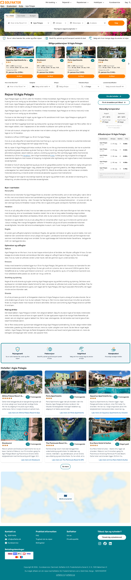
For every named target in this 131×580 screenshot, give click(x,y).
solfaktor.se (70, 575)
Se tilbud (19, 76)
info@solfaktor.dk (14, 539)
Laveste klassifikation (109, 83)
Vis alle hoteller (112, 96)
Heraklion (26, 156)
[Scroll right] (127, 118)
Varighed (32, 83)
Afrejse (56, 83)
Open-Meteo (116, 127)
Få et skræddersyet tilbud (112, 102)
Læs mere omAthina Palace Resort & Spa (24, 413)
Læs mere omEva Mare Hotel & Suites (113, 460)
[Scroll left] (100, 118)
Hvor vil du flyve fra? (11, 83)
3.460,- (125, 150)
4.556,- (125, 162)
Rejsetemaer (81, 2)
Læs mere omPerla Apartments (72, 413)
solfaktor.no (60, 575)
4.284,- (125, 156)
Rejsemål (65, 2)
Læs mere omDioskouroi (30, 460)
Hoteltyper (98, 2)
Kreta (52, 156)
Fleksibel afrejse (84, 83)
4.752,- (125, 169)
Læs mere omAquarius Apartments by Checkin (110, 413)
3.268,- (125, 144)
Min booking (50, 2)
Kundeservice (114, 2)
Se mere (65, 467)
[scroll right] (128, 63)
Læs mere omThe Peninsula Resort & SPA (68, 460)
